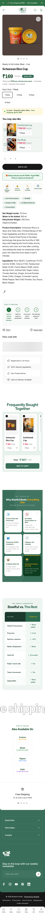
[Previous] (3, 3)
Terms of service (27, 900)
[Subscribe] (38, 874)
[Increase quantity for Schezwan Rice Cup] (15, 159)
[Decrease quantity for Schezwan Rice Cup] (5, 159)
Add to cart (22, 466)
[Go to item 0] (18, 58)
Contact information (22, 903)
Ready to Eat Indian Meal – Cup (16, 64)
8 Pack (7, 102)
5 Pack (31, 95)
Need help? (38, 330)
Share (8, 330)
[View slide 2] (21, 803)
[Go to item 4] (26, 58)
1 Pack (7, 95)
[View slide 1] (18, 803)
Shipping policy (37, 900)
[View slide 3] (24, 803)
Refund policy (7, 900)
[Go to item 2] (21, 58)
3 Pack (19, 95)
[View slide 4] (26, 803)
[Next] (41, 3)
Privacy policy (16, 900)
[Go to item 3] (24, 58)
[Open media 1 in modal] (38, 19)
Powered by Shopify (31, 897)
